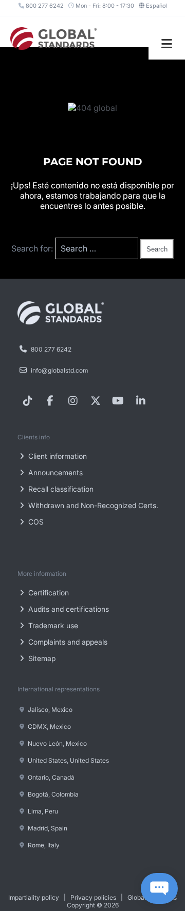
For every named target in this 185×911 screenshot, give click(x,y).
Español (156, 5)
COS (35, 521)
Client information (56, 456)
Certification (47, 592)
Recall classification (60, 488)
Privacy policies (93, 897)
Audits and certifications (67, 609)
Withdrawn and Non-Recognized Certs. (92, 505)
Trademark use (52, 625)
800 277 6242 (44, 5)
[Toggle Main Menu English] (167, 44)
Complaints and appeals (66, 641)
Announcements (54, 472)
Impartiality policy (33, 897)
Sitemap (40, 658)
